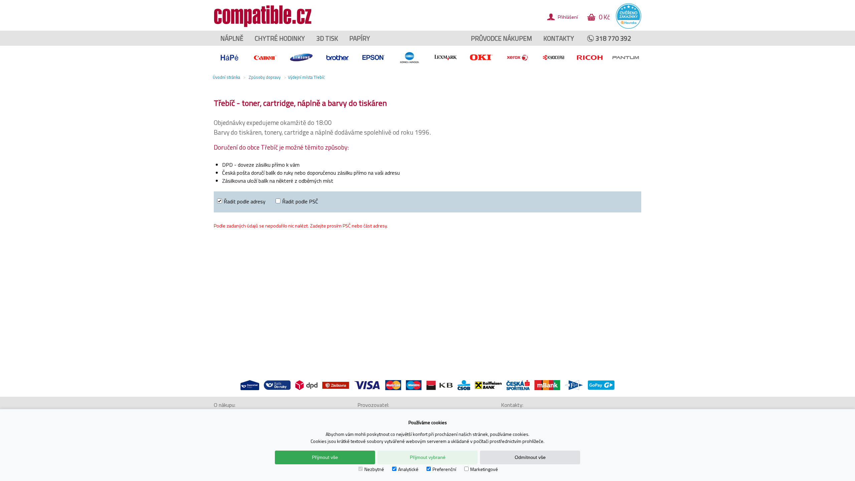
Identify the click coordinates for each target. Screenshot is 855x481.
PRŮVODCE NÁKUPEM (501, 38)
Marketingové (484, 469)
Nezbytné (374, 469)
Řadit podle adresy (245, 201)
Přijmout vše (325, 457)
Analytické (408, 469)
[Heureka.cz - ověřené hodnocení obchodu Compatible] (628, 27)
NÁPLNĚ (231, 38)
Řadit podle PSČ (300, 201)
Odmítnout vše (530, 457)
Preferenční (444, 469)
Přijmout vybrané (428, 457)
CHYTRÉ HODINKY (280, 38)
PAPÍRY (359, 38)
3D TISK (327, 38)
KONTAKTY (558, 38)
